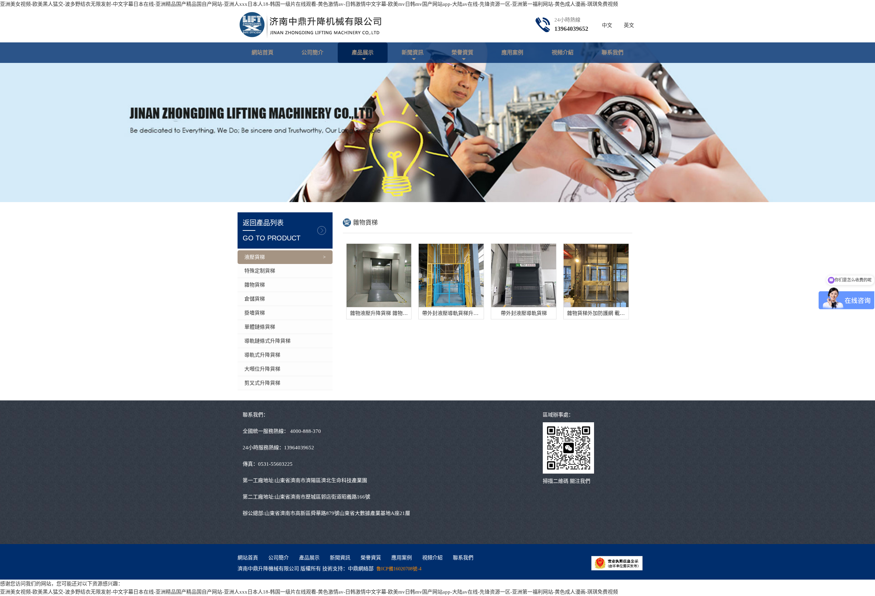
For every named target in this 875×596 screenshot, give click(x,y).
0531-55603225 (275, 464)
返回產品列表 (271, 230)
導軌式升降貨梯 (262, 355)
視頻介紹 (563, 52)
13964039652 (571, 28)
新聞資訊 (412, 52)
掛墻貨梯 (254, 313)
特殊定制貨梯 (259, 271)
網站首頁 (262, 52)
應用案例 (512, 52)
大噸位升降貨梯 (262, 369)
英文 (629, 25)
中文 (607, 25)
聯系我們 (612, 52)
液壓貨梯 (254, 257)
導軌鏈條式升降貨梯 (267, 341)
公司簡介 (312, 52)
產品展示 (363, 52)
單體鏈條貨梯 (259, 327)
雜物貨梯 (254, 285)
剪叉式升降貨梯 (262, 383)
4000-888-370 (305, 431)
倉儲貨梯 (254, 299)
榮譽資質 (462, 52)
